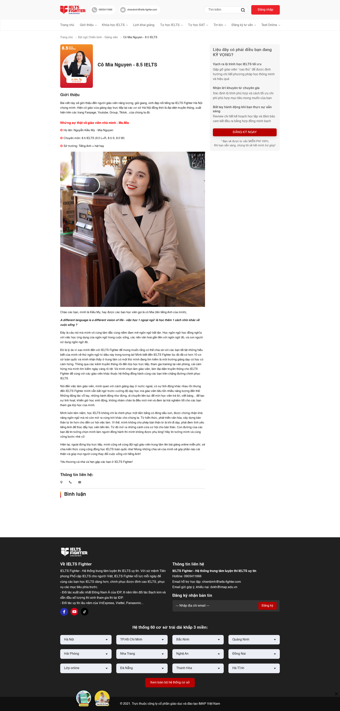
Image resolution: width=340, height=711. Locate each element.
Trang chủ (67, 25)
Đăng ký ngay (245, 132)
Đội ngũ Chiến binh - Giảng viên (98, 37)
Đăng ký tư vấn (242, 25)
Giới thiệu (87, 25)
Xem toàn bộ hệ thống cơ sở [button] (170, 682)
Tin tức (218, 25)
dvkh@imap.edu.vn (223, 587)
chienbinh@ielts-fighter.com (221, 582)
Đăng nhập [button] (265, 9)
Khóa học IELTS (113, 25)
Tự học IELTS (170, 25)
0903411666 (192, 576)
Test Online (269, 25)
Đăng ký (267, 605)
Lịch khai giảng (143, 25)
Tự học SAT (196, 25)
